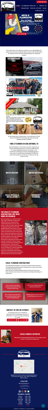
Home (18, 5)
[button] (1, 23)
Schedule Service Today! (6, 32)
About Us (42, 5)
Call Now (33, 34)
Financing (25, 8)
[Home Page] (8, 6)
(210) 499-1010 (42, 2)
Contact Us (39, 10)
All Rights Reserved (30, 408)
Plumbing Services (28, 5)
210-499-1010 (17, 138)
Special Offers (35, 8)
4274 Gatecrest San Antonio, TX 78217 (24, 386)
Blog (44, 8)
